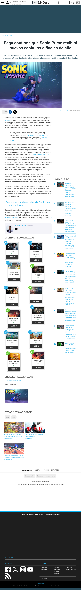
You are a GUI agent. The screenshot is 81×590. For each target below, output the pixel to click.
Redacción (44, 567)
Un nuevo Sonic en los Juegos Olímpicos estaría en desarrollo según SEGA (14, 457)
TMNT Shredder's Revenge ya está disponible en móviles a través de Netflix (13, 436)
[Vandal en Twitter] (15, 569)
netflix (7, 417)
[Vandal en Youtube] (30, 569)
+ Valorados (37, 470)
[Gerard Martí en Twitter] (16, 229)
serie (50, 218)
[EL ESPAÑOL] (78, 2)
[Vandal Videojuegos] (40, 2)
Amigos (46, 470)
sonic (14, 417)
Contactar (44, 569)
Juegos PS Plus (16, 4)
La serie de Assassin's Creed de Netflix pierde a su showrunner (34, 436)
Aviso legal (69, 567)
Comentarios (27, 470)
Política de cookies (71, 569)
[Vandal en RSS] (8, 575)
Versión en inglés (40, 583)
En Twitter (55, 470)
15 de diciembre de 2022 (40, 155)
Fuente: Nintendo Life (14, 380)
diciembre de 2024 (11, 218)
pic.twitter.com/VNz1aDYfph (37, 135)
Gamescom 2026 (16, 1)
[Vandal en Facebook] (8, 569)
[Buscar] (72, 2)
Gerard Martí (64, 111)
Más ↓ (35, 2)
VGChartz (44, 578)
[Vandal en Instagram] (23, 569)
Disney (24, 1)
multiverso (8, 120)
